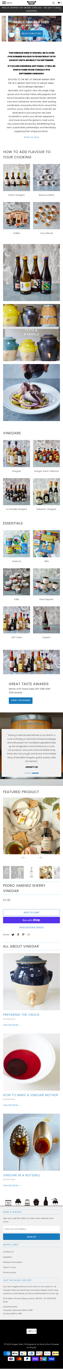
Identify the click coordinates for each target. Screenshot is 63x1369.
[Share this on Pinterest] (23, 935)
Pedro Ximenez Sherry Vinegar (24, 888)
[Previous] (23, 858)
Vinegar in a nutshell (22, 1175)
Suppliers (7, 1257)
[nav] (7, 3)
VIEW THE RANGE (20, 700)
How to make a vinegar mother (30, 1095)
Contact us (8, 1252)
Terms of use (9, 1267)
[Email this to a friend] (28, 935)
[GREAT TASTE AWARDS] (31, 662)
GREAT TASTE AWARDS (29, 683)
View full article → (12, 1025)
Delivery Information (12, 1262)
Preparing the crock (21, 1015)
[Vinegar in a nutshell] (31, 1142)
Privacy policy (9, 1272)
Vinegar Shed (17, 1344)
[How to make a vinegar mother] (31, 1062)
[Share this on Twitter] (12, 935)
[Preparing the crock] (31, 982)
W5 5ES (38, 1298)
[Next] (39, 858)
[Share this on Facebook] (17, 935)
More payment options (31, 927)
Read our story (31, 137)
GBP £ (32, 1331)
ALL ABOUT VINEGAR (21, 946)
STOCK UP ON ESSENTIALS (31, 31)
